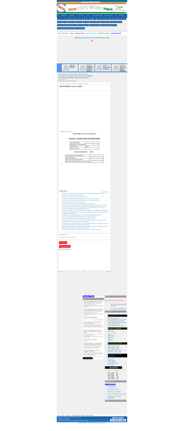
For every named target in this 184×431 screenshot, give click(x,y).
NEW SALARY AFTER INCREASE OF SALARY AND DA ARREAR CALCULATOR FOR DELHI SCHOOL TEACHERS (90, 69)
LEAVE (72, 18)
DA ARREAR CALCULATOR (116, 321)
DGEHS (87, 15)
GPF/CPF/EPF (73, 83)
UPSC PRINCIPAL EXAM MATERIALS (65, 28)
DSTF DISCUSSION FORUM (96, 15)
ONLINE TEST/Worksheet (83, 25)
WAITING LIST (112, 387)
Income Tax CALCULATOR (63, 18)
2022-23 (111, 331)
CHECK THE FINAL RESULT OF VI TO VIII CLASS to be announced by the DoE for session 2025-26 (93, 310)
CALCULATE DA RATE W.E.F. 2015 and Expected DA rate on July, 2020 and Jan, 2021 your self (80, 198)
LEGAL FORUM (89, 18)
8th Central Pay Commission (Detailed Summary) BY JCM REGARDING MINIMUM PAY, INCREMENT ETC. (123, 69)
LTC (94, 18)
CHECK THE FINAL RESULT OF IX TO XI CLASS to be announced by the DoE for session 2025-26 (93, 302)
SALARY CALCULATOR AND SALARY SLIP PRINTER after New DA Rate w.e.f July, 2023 (79, 216)
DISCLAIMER (79, 21)
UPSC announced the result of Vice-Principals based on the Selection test (92, 323)
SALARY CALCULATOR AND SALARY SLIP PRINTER (72, 195)
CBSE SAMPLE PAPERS (95, 25)
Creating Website (65, 417)
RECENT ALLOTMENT (114, 391)
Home (60, 83)
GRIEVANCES (121, 15)
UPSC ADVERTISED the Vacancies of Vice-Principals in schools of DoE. (91, 351)
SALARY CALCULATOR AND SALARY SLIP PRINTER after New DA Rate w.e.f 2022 (78, 218)
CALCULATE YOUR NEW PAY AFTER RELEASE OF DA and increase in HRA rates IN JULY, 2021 (81, 200)
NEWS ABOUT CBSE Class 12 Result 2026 (72, 67)
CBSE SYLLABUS (61, 25)
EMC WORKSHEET (105, 21)
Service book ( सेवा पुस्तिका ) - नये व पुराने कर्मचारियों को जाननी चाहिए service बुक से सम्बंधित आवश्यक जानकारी (92, 344)
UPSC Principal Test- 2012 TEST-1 (90, 339)
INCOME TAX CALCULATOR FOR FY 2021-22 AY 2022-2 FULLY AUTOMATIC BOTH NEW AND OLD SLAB (83, 193)
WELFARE (60, 21)
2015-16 (111, 336)
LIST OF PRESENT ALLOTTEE (117, 394)
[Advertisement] (92, 53)
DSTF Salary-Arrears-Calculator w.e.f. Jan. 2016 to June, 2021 (74, 201)
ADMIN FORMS (64, 15)
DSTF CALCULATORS (79, 28)
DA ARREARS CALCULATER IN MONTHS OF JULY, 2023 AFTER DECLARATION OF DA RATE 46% (81, 215)
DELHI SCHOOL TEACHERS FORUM (72, 420)
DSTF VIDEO (86, 21)
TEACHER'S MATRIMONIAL (103, 18)
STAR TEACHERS (121, 18)
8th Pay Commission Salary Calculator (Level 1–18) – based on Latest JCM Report (107, 68)
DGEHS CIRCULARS (108, 15)
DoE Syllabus (105, 25)
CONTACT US (71, 21)
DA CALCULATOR (80, 15)
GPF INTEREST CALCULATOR (78, 415)
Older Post (109, 271)
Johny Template (72, 417)
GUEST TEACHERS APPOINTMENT (90, 317)
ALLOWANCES (72, 15)
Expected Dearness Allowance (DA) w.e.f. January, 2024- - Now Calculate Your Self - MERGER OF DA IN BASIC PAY (84, 210)
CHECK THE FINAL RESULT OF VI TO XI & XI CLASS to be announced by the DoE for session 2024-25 (92, 331)
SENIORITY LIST (112, 25)
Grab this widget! (105, 191)
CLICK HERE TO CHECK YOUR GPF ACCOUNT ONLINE (75, 76)
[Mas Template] (118, 421)
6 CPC (65, 21)
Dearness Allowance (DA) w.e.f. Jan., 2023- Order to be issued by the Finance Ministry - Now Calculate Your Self (84, 220)
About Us (63, 415)
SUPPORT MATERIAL (71, 25)
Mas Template (79, 417)
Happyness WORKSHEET (116, 21)
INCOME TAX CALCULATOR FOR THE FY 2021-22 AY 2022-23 (74, 196)
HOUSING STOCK (113, 389)
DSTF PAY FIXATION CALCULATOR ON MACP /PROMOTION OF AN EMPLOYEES (78, 203)
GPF (116, 15)
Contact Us (68, 415)
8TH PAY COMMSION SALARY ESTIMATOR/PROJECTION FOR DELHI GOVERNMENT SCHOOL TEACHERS (83, 207)
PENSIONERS (113, 18)
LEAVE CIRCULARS (79, 18)
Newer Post (60, 271)
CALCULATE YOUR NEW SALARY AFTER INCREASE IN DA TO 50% (75, 208)
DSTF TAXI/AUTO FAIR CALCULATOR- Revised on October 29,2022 (75, 221)
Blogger (67, 418)
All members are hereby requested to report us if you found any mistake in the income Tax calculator (81, 229)
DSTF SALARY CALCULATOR (117, 322)
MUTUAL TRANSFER (94, 21)
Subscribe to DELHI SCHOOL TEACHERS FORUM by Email (92, 37)
